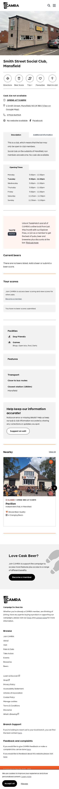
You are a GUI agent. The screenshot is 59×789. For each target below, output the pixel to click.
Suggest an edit (18, 431)
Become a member (13, 299)
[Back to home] (11, 5)
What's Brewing (10, 714)
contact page (41, 618)
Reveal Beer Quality (16, 512)
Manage (24, 783)
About (6, 640)
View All (52, 452)
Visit (5, 645)
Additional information (43, 135)
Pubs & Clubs (8, 649)
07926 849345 (14, 115)
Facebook (38, 120)
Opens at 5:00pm (16, 100)
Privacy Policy (9, 684)
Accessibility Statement (13, 688)
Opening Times (16, 167)
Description (16, 135)
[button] (54, 488)
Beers (5, 666)
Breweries (7, 662)
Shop (5, 680)
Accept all (10, 783)
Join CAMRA (8, 636)
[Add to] (51, 462)
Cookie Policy (9, 697)
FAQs (29, 618)
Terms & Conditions (11, 705)
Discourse (7, 710)
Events (6, 657)
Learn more (26, 776)
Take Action (8, 653)
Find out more (32, 242)
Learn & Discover (10, 676)
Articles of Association (13, 693)
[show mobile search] (49, 5)
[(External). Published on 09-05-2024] (29, 491)
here (20, 733)
